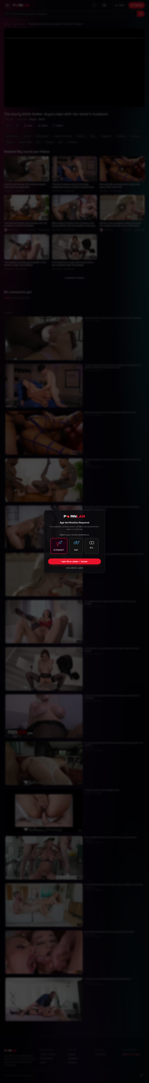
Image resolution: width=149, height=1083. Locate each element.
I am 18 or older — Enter (74, 561)
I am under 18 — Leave (74, 567)
